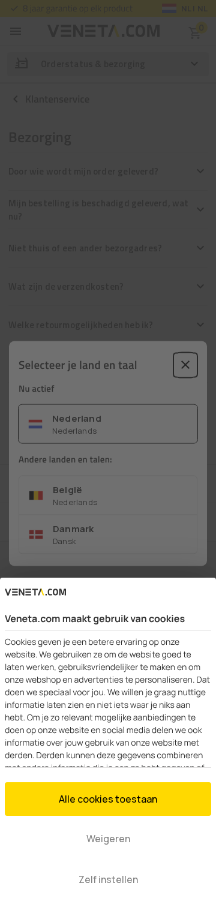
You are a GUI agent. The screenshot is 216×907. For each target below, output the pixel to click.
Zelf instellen (108, 879)
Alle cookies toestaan (108, 799)
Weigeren (108, 838)
